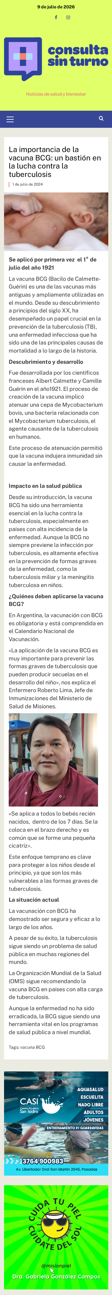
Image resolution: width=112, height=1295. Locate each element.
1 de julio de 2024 (27, 184)
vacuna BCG (32, 1047)
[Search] (101, 118)
